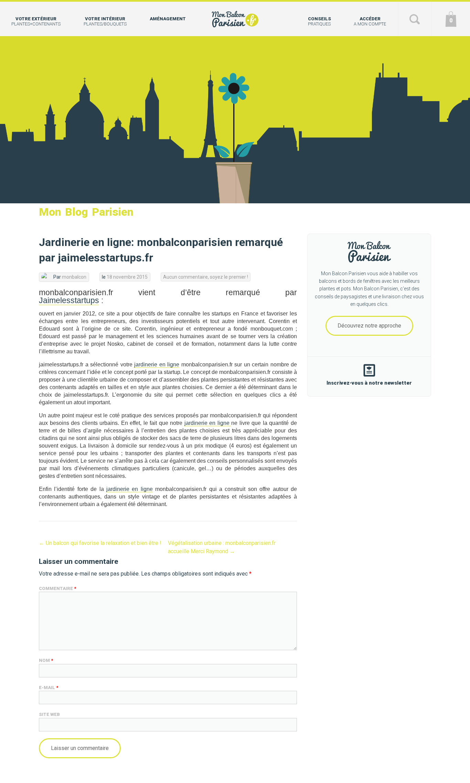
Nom (46, 660)
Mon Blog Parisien (86, 211)
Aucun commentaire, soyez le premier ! (205, 277)
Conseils (319, 21)
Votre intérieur (105, 21)
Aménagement (168, 18)
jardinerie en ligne (156, 364)
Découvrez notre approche (369, 325)
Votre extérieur (36, 21)
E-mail (48, 687)
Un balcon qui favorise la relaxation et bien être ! (100, 543)
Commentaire (57, 588)
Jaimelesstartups (69, 300)
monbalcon (74, 277)
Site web (49, 714)
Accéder (370, 21)
